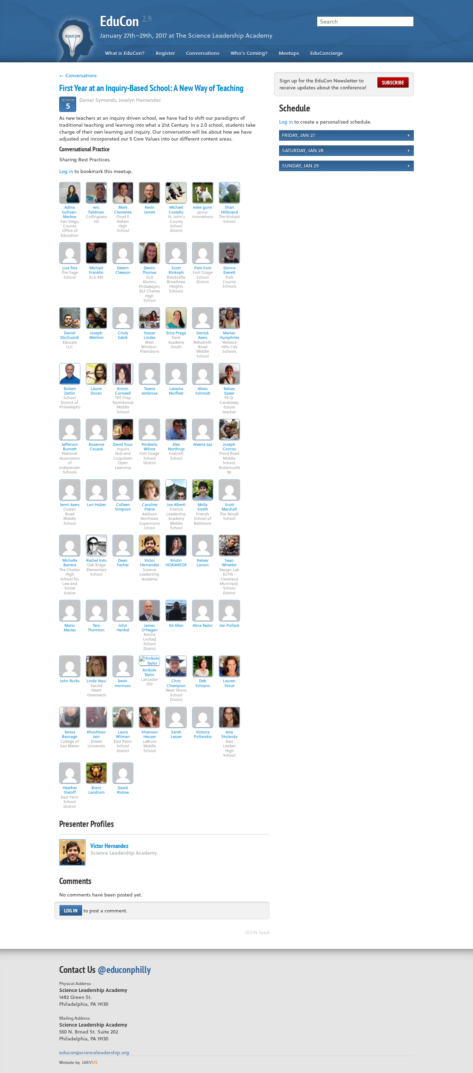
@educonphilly (124, 969)
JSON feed (257, 932)
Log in (66, 171)
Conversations (203, 53)
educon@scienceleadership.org (94, 1052)
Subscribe (393, 82)
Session (67, 104)
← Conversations (78, 75)
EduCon (125, 20)
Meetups (289, 53)
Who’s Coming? (249, 53)
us (89, 1062)
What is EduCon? (125, 53)
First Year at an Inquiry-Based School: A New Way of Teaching (151, 87)
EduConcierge (326, 53)
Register (165, 53)
